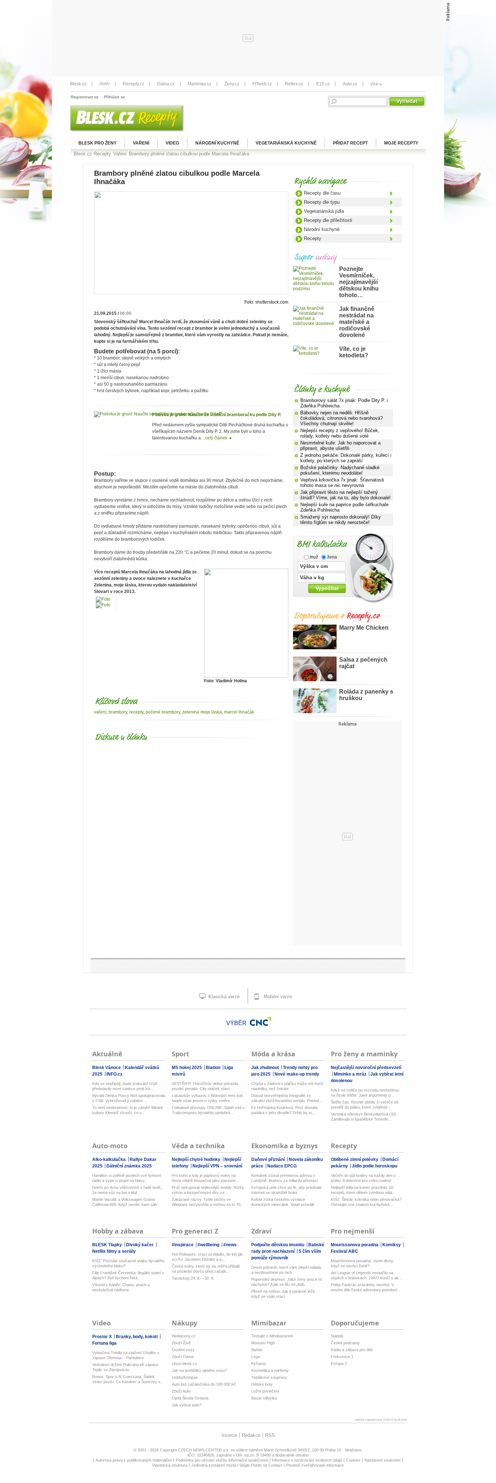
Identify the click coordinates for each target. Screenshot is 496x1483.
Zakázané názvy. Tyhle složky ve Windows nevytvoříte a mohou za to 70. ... (206, 1202)
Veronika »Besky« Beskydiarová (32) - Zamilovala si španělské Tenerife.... (365, 1116)
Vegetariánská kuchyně (286, 143)
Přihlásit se (114, 97)
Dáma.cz (166, 84)
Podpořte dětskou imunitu (278, 1244)
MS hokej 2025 (187, 1067)
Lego (255, 1356)
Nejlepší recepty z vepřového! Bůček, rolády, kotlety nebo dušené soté (339, 433)
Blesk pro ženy (97, 143)
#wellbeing (209, 1244)
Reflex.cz (294, 84)
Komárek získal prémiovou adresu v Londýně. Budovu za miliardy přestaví (284, 1178)
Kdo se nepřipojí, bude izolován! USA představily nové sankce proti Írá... (124, 1086)
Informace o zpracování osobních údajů (307, 1460)
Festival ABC (344, 1251)
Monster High (263, 1343)
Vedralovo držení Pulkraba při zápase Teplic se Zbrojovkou (125, 1367)
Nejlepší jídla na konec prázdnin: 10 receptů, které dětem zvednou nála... (363, 1190)
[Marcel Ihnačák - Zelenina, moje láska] (246, 676)
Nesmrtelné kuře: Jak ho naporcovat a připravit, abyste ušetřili (340, 445)
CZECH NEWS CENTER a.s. (204, 1450)
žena (331, 557)
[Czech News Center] (261, 1021)
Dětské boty (262, 1384)
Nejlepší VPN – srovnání (217, 1166)
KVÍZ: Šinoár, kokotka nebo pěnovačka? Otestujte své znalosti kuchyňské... (366, 1202)
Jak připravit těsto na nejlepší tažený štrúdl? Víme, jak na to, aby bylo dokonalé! (345, 494)
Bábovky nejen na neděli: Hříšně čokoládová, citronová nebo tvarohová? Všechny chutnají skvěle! (341, 418)
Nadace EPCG (282, 1166)
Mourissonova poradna (355, 1244)
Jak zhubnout (265, 1067)
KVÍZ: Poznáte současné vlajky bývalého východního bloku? (128, 1263)
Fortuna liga (104, 1343)
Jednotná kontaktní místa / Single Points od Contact (236, 1465)
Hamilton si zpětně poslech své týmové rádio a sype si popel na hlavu (126, 1178)
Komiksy (392, 1244)
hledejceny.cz (184, 1336)
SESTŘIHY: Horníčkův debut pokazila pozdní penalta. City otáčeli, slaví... (205, 1086)
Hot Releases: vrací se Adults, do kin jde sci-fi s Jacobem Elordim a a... (207, 1256)
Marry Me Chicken (364, 628)
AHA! (104, 84)
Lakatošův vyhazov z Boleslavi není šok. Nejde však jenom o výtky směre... (208, 1098)
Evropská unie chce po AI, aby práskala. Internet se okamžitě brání (286, 1190)
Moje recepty (401, 143)
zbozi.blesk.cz (184, 1363)
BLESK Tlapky (107, 1244)
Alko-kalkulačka (109, 1159)
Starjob (337, 1336)
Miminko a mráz (350, 1074)
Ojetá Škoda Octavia (190, 1398)
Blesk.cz (78, 84)
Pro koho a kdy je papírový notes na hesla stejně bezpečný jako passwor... (205, 1178)
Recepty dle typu (322, 202)
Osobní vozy (183, 1350)
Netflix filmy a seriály (114, 1251)
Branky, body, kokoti (137, 1336)
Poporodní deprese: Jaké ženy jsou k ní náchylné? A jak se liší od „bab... (286, 1282)
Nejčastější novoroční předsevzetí (366, 1067)
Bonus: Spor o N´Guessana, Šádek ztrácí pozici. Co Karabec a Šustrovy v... (127, 1379)
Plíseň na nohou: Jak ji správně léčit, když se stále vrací (283, 1294)
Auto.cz (350, 84)
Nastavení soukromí (383, 1460)
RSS (270, 1435)
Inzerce (229, 1435)
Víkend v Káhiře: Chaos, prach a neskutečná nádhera (121, 1287)
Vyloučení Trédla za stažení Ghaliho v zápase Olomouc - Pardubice (125, 1355)
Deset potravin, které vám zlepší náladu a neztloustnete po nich (286, 1270)
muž (313, 557)
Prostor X (102, 1336)
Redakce (251, 1435)
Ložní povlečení (265, 1391)
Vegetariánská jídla (324, 211)
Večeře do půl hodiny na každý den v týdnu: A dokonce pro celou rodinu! (363, 1178)
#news (230, 1244)
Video (172, 143)
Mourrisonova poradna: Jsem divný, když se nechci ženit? (362, 1263)
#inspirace (183, 1244)
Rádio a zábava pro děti (352, 1350)
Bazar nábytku (264, 1398)
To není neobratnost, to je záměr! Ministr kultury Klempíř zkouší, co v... (127, 1110)
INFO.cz (114, 1074)
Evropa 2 (339, 1363)
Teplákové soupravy (269, 1377)
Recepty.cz (133, 84)
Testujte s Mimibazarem (272, 1336)
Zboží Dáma (183, 1356)
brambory (118, 712)
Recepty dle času (322, 193)
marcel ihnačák (239, 712)
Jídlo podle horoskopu (374, 1166)
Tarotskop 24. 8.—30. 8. (193, 1278)
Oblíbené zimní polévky (355, 1159)
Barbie (257, 1350)
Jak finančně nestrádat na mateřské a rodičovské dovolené (356, 322)
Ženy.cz (231, 84)
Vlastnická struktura (169, 1465)
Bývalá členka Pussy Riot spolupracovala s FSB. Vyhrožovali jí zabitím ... (128, 1098)
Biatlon (213, 1067)
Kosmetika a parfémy (270, 1370)
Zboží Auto (181, 1391)
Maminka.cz (199, 84)
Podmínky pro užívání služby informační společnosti (222, 1460)
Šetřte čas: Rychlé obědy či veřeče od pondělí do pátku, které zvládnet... (364, 1104)
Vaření (141, 143)
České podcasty (345, 1343)
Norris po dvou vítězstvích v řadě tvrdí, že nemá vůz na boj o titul (127, 1190)
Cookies (353, 1460)
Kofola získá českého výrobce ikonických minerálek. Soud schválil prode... (282, 1202)
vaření (100, 712)
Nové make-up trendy (297, 1074)
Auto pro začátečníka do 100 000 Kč (204, 1384)
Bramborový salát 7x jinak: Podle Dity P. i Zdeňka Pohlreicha (344, 403)
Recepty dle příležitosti (328, 220)
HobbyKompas (185, 1377)
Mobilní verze (277, 996)
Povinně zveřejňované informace (315, 1465)
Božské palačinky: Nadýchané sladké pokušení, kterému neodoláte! (339, 470)
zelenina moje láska (202, 712)
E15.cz (323, 84)
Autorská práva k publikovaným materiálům (133, 1460)
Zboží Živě (181, 1343)
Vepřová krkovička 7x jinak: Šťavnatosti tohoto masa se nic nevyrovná (342, 482)
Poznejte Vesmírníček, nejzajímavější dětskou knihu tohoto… (359, 282)
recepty (136, 712)
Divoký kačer (140, 1244)
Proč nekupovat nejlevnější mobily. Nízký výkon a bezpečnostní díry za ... (208, 1190)
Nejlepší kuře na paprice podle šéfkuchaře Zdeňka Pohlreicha (344, 507)
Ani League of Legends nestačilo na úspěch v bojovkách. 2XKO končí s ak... (366, 1275)
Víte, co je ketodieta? (353, 352)
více (374, 84)
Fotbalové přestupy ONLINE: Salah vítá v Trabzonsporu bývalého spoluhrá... (208, 1110)
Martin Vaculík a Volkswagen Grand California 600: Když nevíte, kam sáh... (126, 1202)
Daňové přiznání (268, 1159)
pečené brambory (163, 712)
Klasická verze (223, 996)
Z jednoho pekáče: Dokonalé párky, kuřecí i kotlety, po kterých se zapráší (345, 457)
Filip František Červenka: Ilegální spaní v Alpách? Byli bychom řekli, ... (128, 1275)
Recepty (312, 238)
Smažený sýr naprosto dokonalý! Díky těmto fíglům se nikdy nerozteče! (340, 519)
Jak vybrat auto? (187, 1405)
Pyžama (258, 1363)
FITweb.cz (262, 84)
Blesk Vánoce (107, 1067)
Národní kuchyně (217, 143)
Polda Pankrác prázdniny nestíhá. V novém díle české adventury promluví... (366, 1287)
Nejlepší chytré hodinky (196, 1159)
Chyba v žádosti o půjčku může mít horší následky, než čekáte (287, 1086)
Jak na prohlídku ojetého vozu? (199, 1370)
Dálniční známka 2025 (129, 1166)
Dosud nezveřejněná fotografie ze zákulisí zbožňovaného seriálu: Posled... (286, 1098)
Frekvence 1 (342, 1356)
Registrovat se (84, 97)
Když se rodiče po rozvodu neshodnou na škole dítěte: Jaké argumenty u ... (365, 1092)
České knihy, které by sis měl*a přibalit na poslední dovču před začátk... (206, 1268)
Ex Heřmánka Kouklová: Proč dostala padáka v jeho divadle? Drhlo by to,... (284, 1110)
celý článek (216, 437)
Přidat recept (350, 143)
